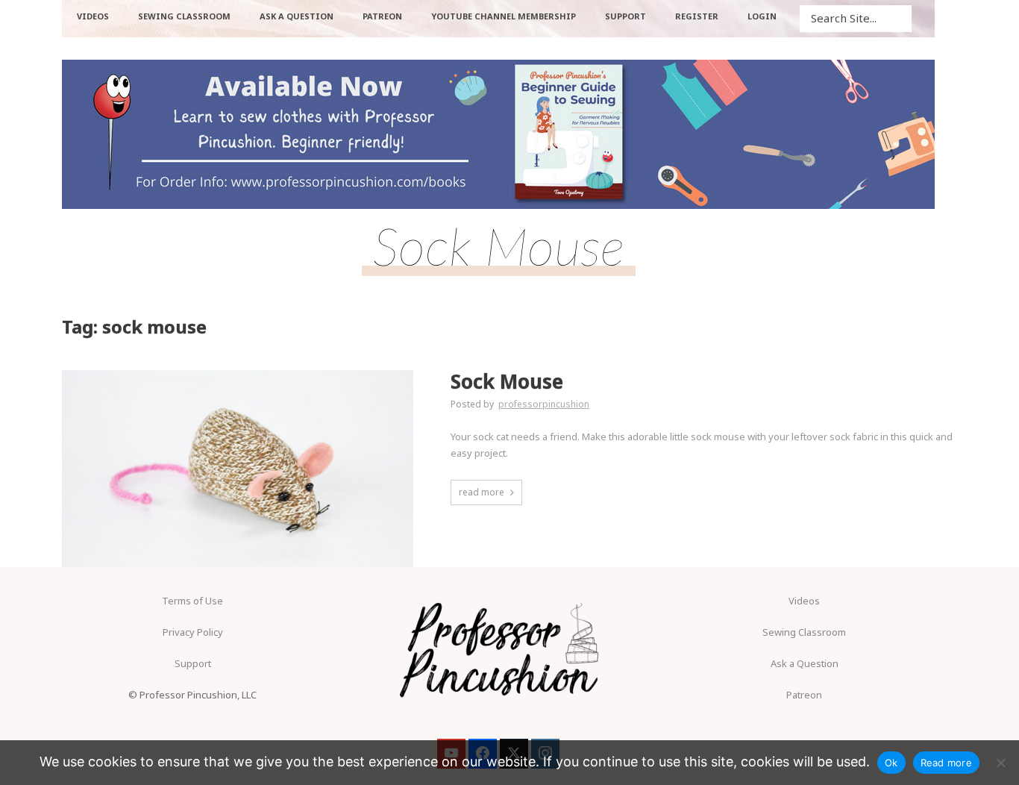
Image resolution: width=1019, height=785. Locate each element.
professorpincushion (543, 404)
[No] (1000, 762)
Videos (804, 600)
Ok (891, 763)
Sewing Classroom (804, 632)
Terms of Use (192, 600)
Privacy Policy (193, 632)
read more (481, 492)
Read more (946, 763)
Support (193, 663)
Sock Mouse (507, 381)
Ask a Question (804, 663)
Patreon (804, 694)
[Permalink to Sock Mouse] (237, 469)
